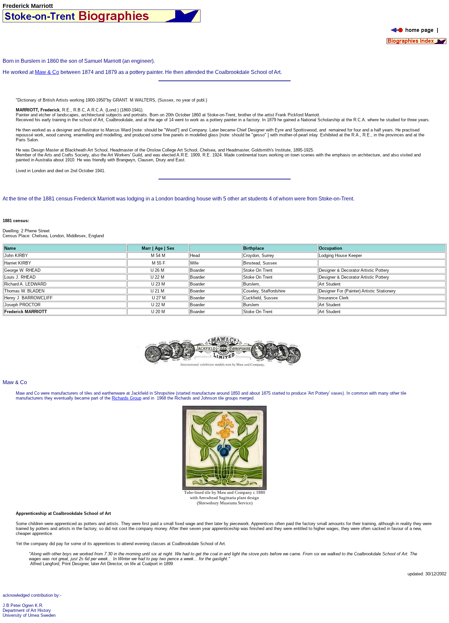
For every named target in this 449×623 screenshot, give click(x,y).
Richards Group (126, 398)
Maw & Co (47, 72)
